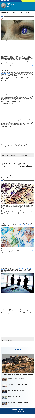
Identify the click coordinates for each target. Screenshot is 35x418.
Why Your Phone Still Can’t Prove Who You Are (9, 165)
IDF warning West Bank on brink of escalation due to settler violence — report (16, 378)
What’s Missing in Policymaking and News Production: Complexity (26, 165)
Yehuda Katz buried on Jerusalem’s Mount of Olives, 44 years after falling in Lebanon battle (17, 402)
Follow (8, 6)
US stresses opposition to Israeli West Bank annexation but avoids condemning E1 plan (18, 374)
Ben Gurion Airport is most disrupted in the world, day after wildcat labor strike (16, 390)
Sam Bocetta (11, 5)
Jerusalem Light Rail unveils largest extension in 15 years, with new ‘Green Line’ (16, 396)
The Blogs (8, 3)
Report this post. (2, 19)
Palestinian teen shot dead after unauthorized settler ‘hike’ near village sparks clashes (17, 384)
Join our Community (25, 0)
